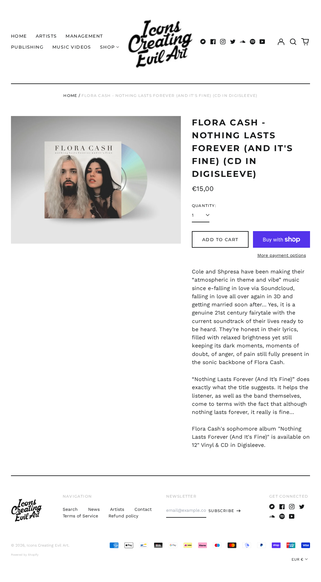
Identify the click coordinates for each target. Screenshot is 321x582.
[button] (293, 42)
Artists (46, 36)
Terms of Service (80, 515)
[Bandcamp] (203, 42)
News (94, 509)
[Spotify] (252, 42)
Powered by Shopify (25, 554)
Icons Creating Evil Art (47, 545)
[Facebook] (213, 42)
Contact (143, 509)
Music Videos (71, 47)
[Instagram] (223, 42)
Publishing (27, 47)
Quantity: (204, 205)
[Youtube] (262, 42)
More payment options (281, 255)
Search (70, 509)
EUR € (297, 559)
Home (19, 36)
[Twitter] (233, 42)
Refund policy (123, 515)
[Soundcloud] (242, 42)
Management (84, 36)
